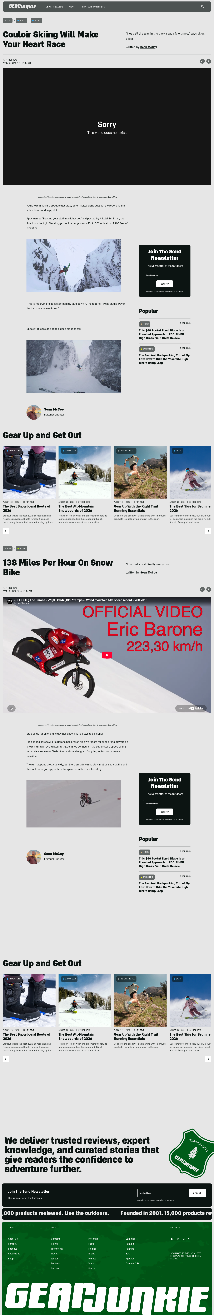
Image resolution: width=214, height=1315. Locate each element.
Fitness (92, 1259)
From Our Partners (93, 6)
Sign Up (165, 284)
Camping (55, 1239)
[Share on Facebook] (208, 61)
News (72, 6)
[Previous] (6, 531)
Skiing (37, 20)
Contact (12, 1244)
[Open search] (202, 7)
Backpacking (148, 349)
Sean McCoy (54, 410)
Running (130, 1249)
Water (91, 1264)
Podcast (12, 1249)
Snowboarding (14, 451)
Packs (91, 1269)
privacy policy (178, 291)
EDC (128, 1254)
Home (9, 20)
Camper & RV (133, 1264)
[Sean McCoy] (33, 412)
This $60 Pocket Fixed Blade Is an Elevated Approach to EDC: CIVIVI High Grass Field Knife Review (162, 334)
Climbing (130, 1239)
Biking (22, 549)
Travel (54, 1254)
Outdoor (55, 1269)
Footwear (56, 1264)
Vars (36, 751)
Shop (11, 1259)
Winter (23, 20)
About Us (13, 1239)
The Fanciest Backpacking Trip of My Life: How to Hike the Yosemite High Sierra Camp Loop (164, 359)
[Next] (208, 531)
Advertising (14, 1254)
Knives (146, 324)
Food (91, 1244)
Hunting (130, 1244)
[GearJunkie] (22, 6)
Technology (57, 1249)
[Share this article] (202, 61)
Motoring (93, 1239)
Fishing (92, 1249)
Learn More (112, 197)
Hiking (54, 1244)
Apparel (130, 1259)
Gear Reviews (54, 6)
